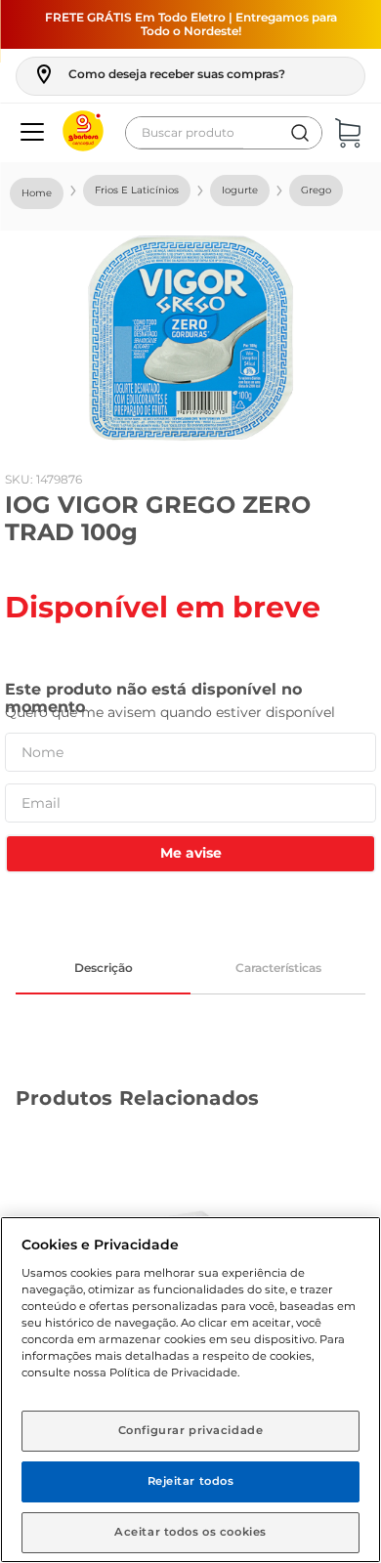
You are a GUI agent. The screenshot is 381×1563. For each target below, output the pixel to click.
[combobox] (223, 132)
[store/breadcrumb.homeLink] (37, 193)
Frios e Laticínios (137, 190)
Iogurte (240, 190)
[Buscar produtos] (299, 132)
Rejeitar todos (191, 1481)
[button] (158, 74)
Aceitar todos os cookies (190, 1532)
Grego (316, 190)
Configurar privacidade (191, 1430)
